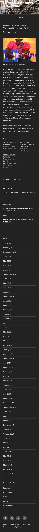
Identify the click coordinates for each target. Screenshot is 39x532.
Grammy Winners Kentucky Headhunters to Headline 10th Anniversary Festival (10, 159)
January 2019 (8, 385)
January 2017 (8, 430)
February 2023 (9, 310)
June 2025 (7, 257)
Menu (21, 17)
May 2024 (7, 283)
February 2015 (8, 469)
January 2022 (8, 350)
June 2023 (7, 301)
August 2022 (8, 319)
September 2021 (9, 359)
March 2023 (8, 305)
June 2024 (7, 279)
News (5, 497)
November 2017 (9, 403)
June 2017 (7, 412)
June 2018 (7, 390)
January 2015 (8, 474)
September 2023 (9, 296)
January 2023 (8, 314)
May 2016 (7, 443)
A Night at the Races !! (25, 115)
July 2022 (7, 323)
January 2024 (8, 292)
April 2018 (7, 394)
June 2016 (7, 438)
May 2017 (7, 416)
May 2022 (7, 332)
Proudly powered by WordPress (14, 527)
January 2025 (8, 270)
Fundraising (7, 492)
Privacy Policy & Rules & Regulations (16, 524)
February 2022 (8, 345)
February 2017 (8, 425)
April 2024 (7, 288)
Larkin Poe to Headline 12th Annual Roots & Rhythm (27, 144)
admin (25, 25)
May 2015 (7, 456)
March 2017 (7, 421)
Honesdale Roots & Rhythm (18, 5)
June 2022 (7, 328)
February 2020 (9, 372)
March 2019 (7, 381)
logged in (16, 193)
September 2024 (9, 274)
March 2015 (7, 465)
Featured (6, 488)
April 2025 (7, 265)
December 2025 (9, 252)
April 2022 (7, 336)
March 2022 (7, 341)
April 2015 (7, 461)
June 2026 (7, 243)
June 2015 (7, 452)
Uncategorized (13, 179)
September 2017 (9, 407)
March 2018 (7, 398)
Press (5, 501)
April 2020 (7, 363)
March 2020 (8, 367)
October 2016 (8, 434)
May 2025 (7, 261)
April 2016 (7, 447)
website (6, 107)
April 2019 (7, 376)
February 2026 (9, 248)
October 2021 (8, 354)
